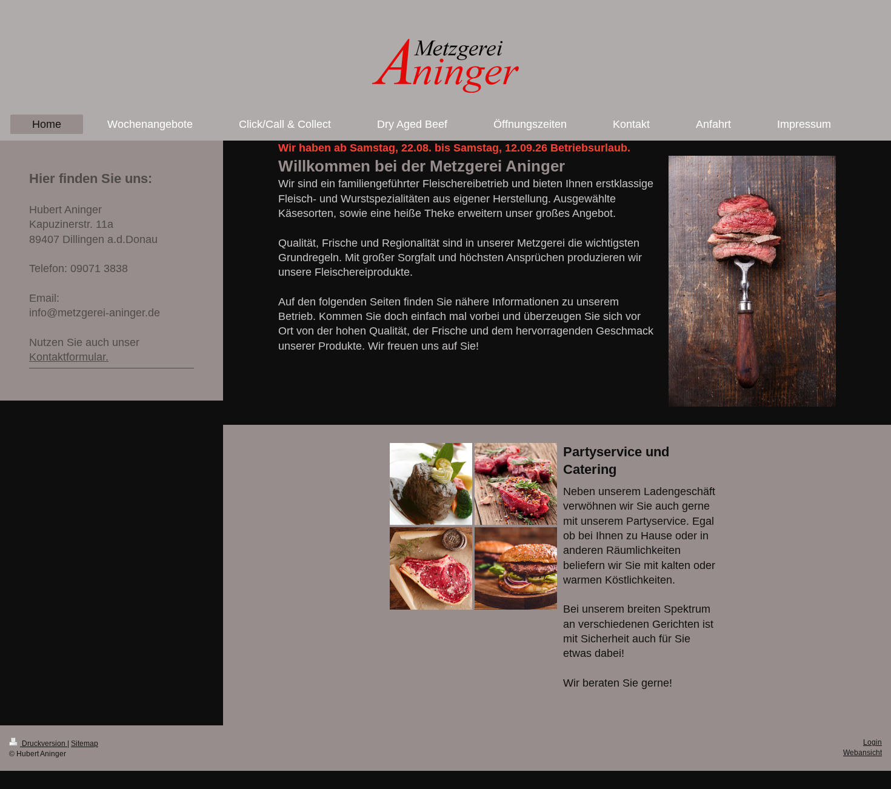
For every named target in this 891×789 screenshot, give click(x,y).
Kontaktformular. (68, 357)
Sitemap (84, 743)
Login (872, 742)
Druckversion (43, 743)
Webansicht (862, 752)
